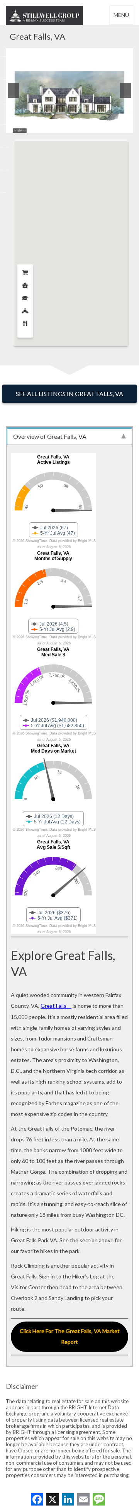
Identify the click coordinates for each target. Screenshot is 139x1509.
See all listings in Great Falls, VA (69, 393)
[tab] (69, 436)
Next (125, 90)
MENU (121, 15)
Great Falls (53, 1005)
